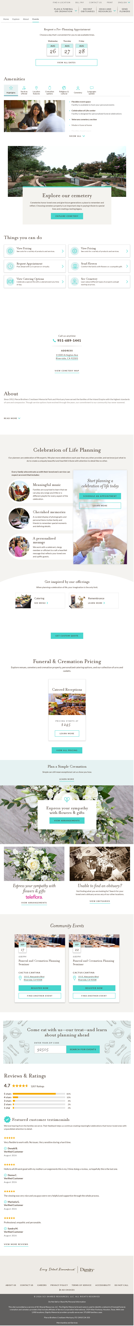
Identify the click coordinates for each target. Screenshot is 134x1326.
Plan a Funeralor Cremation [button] (63, 10)
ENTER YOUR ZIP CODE (46, 1043)
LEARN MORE (66, 779)
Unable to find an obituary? (100, 886)
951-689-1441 (69, 340)
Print (110, 2)
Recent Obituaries (88, 10)
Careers (42, 1285)
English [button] (122, 2)
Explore (15, 19)
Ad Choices (68, 1290)
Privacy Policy (59, 1285)
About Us (11, 1285)
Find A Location (61, 2)
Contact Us (95, 2)
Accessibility (103, 1285)
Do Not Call (122, 1285)
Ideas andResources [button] (105, 10)
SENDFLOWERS (125, 10)
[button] (123, 2)
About (26, 19)
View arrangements (34, 903)
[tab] (11, 90)
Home (6, 19)
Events (35, 19)
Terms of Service (81, 1285)
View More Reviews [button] (16, 1244)
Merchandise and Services (67, 1323)
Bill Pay (80, 2)
